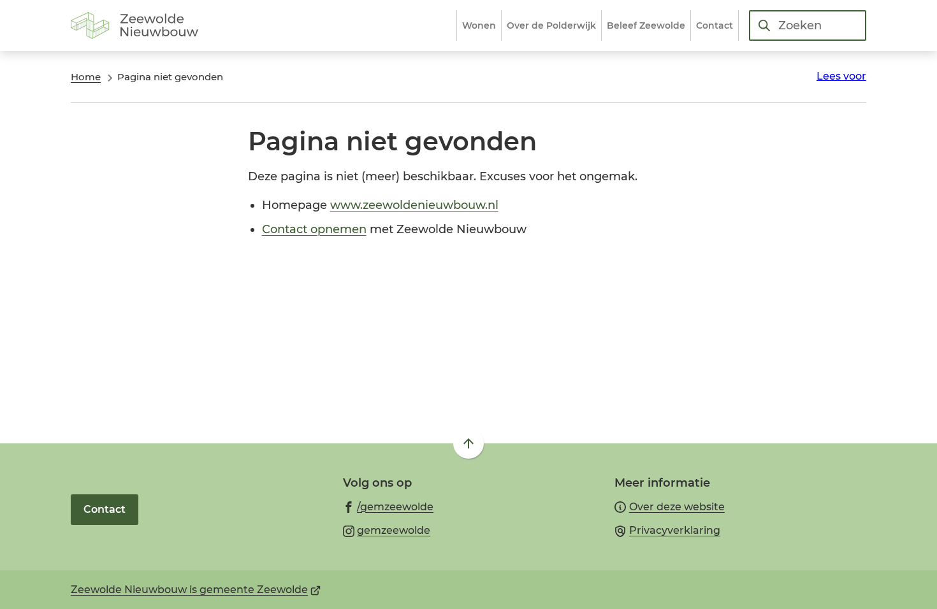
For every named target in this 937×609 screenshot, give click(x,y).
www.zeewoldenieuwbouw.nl (414, 205)
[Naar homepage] (134, 25)
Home (86, 77)
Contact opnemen (314, 229)
